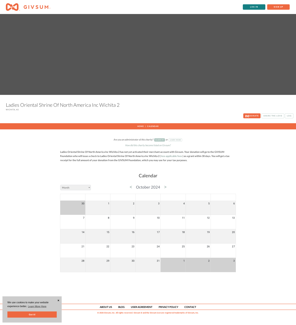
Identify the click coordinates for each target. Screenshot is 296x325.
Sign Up (278, 7)
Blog (121, 306)
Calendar (153, 126)
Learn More (175, 140)
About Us (106, 306)
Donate (254, 116)
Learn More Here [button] (37, 306)
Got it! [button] (32, 314)
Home (140, 126)
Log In (254, 7)
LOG (289, 116)
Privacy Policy (168, 306)
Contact (190, 306)
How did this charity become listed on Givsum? (148, 145)
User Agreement (141, 306)
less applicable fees (171, 155)
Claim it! (159, 140)
